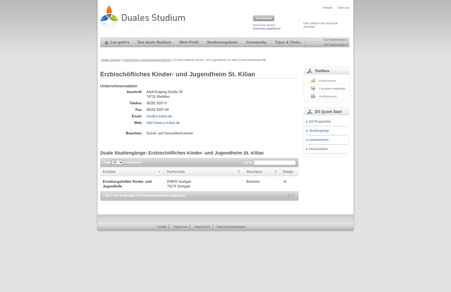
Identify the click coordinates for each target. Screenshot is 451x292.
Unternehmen (319, 140)
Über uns (343, 7)
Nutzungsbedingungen (231, 226)
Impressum (180, 226)
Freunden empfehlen (332, 88)
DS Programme (320, 121)
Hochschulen (318, 149)
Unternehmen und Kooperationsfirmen (147, 59)
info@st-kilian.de (159, 116)
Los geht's (119, 42)
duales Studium (111, 59)
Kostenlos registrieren (267, 28)
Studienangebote (222, 42)
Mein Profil (189, 42)
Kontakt (328, 7)
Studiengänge (319, 131)
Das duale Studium (154, 42)
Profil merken (327, 80)
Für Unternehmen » (335, 39)
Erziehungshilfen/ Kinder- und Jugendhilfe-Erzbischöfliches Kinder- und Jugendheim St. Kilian (285, 181)
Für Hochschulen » (336, 44)
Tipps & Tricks (287, 42)
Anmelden (263, 18)
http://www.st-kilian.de (163, 123)
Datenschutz (202, 226)
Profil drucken (328, 96)
